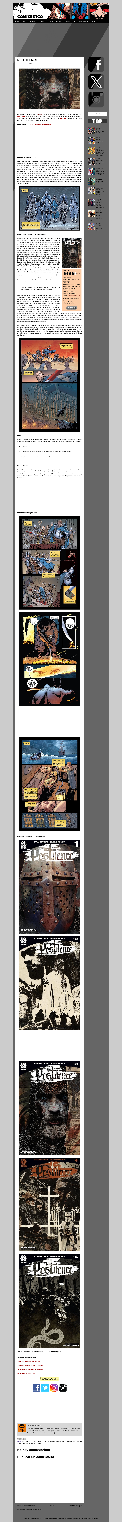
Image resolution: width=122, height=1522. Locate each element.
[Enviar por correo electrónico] (18, 1439)
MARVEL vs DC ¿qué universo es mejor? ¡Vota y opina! (100, 227)
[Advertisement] (61, 39)
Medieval (58, 1441)
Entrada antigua (75, 1506)
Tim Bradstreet (30, 1443)
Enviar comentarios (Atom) (34, 1509)
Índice (17, 21)
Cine (74, 21)
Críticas (67, 21)
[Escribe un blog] (20, 1439)
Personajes (32, 21)
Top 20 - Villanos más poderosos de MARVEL (100, 161)
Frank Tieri (51, 1441)
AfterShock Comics (31, 1441)
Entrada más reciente (26, 1506)
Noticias (58, 21)
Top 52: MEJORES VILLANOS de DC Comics (100, 181)
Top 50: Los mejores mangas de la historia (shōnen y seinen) (100, 192)
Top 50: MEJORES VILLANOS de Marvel (100, 131)
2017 (23, 1441)
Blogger (96, 1518)
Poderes (50, 21)
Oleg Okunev (65, 1441)
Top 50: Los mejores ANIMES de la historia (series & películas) (100, 171)
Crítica (45, 1441)
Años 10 (40, 1441)
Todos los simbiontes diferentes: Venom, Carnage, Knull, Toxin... (100, 203)
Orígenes (42, 21)
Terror (23, 1443)
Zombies (38, 1443)
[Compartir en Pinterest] (25, 1439)
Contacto (94, 21)
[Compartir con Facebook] (23, 1439)
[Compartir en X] (22, 1439)
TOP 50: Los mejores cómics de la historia (99, 140)
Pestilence (73, 1441)
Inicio (52, 1506)
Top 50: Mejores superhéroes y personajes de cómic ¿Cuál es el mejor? (100, 151)
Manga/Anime (83, 21)
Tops (23, 21)
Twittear (31, 63)
